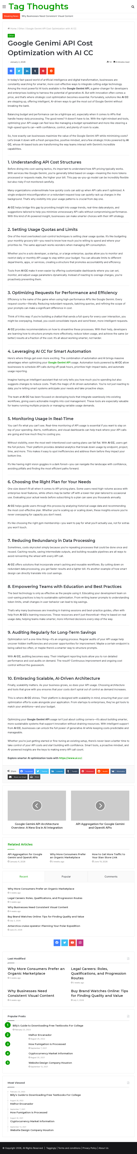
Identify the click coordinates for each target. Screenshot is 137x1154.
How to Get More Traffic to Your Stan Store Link (108, 856)
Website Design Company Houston (50, 1062)
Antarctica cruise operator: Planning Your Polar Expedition (44, 925)
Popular (66, 876)
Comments (111, 876)
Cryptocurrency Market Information (51, 1053)
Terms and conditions (69, 1148)
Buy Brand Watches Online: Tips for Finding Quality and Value (46, 916)
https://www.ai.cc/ (70, 758)
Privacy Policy (90, 1148)
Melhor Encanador (40, 1034)
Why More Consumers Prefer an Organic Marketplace (68, 856)
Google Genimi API (59, 362)
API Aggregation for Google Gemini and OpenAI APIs (25, 856)
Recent (24, 876)
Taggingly (51, 1148)
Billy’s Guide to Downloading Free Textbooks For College (48, 1025)
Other (21, 28)
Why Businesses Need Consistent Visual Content (47, 16)
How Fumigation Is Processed (47, 1044)
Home (13, 28)
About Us (103, 1148)
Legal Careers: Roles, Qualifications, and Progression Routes (45, 898)
